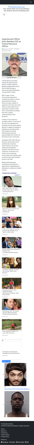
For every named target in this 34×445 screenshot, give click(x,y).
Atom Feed (20, 442)
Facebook (5, 442)
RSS (27, 442)
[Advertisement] (11, 29)
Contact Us (4, 433)
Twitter (13, 442)
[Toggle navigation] (31, 2)
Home (3, 429)
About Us (3, 431)
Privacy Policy (5, 437)
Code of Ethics (5, 435)
